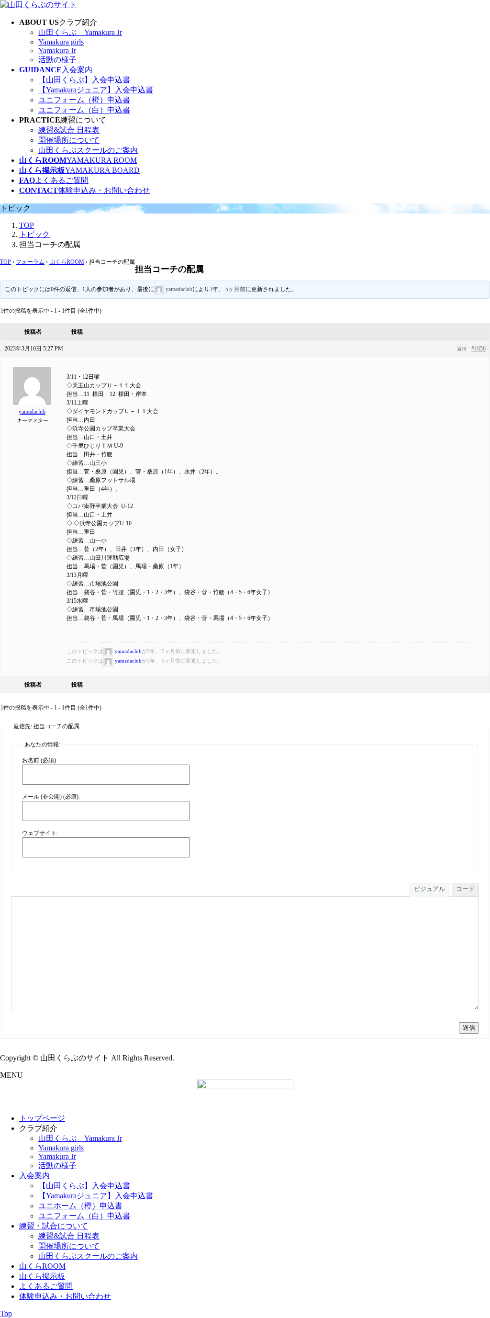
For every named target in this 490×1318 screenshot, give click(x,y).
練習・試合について (53, 1226)
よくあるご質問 (46, 1286)
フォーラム (30, 262)
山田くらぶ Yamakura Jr (80, 32)
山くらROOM (66, 262)
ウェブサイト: (40, 833)
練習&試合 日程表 (69, 130)
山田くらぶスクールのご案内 (88, 150)
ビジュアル (429, 888)
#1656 (478, 348)
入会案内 (34, 1176)
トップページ (42, 1118)
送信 (469, 1027)
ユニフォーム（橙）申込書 (84, 100)
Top (6, 1313)
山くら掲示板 (42, 1276)
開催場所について (69, 140)
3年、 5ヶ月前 (227, 289)
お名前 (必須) (39, 760)
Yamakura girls (61, 42)
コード (465, 888)
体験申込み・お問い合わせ (65, 1296)
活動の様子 (57, 60)
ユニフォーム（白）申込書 (84, 110)
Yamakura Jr (57, 50)
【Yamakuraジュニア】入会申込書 (95, 90)
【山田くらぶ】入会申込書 (84, 80)
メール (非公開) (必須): (51, 796)
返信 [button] (462, 348)
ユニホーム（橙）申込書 (80, 1206)
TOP (5, 262)
